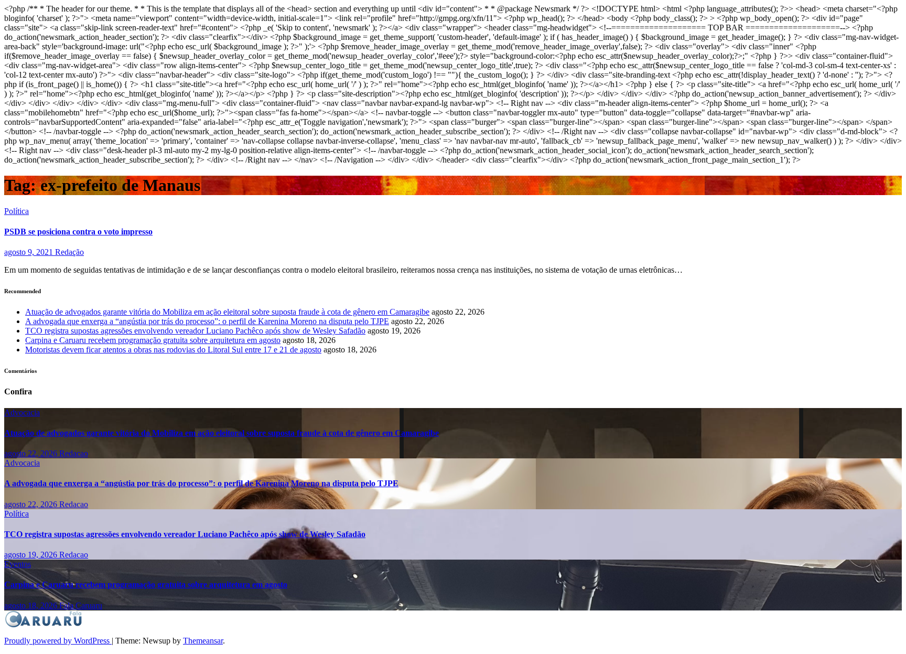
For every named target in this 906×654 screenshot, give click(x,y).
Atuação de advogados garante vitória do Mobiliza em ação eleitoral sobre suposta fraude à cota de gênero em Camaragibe (227, 311)
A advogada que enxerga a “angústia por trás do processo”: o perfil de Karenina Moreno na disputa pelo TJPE (207, 321)
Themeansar (203, 640)
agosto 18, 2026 (31, 605)
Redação (69, 252)
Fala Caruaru (80, 605)
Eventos (17, 564)
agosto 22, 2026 (31, 453)
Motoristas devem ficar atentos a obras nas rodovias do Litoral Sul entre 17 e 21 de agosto (173, 349)
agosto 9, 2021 (29, 252)
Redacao (73, 453)
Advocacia (22, 412)
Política (16, 211)
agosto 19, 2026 (31, 554)
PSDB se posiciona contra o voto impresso (78, 231)
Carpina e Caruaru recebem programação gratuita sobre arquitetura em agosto (153, 340)
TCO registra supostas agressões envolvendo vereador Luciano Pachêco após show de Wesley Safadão (195, 330)
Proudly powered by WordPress (58, 640)
